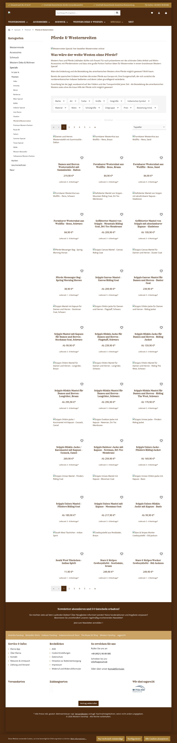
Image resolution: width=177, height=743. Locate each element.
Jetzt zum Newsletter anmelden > (88, 622)
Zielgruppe (110, 107)
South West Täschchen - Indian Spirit (69, 561)
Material (59, 107)
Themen (15, 77)
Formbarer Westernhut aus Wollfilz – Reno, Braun (108, 165)
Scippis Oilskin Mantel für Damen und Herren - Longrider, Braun (69, 393)
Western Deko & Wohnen (22, 62)
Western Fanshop (107, 635)
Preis (126, 107)
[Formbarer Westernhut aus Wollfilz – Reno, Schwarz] (68, 205)
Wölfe (15, 147)
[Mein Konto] (159, 13)
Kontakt (13, 656)
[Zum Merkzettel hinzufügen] (81, 157)
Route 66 (16, 130)
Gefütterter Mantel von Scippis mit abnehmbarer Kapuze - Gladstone (148, 224)
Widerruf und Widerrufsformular (66, 668)
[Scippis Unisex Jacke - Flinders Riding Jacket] (148, 431)
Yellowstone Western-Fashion (24, 156)
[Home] (9, 29)
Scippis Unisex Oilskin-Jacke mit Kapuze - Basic (148, 505)
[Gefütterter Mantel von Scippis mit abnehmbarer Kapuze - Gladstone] (148, 205)
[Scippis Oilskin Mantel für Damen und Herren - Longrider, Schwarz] (108, 374)
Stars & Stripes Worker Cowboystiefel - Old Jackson (148, 561)
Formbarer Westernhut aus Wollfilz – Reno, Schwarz (69, 222)
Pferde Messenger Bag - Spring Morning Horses (69, 279)
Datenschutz (57, 656)
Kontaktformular (116, 668)
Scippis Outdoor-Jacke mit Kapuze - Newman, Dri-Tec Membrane (108, 450)
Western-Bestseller (20, 152)
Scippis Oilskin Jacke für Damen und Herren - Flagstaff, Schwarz (108, 337)
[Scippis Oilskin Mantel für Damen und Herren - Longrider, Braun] (68, 374)
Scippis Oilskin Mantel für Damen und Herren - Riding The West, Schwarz (148, 393)
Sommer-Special (19, 138)
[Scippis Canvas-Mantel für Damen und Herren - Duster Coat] (148, 261)
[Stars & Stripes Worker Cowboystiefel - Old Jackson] (148, 544)
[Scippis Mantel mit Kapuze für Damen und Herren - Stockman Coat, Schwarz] (68, 318)
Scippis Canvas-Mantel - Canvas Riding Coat (108, 279)
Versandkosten (81, 714)
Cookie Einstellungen (61, 653)
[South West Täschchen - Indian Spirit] (68, 544)
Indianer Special (19, 108)
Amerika (16, 86)
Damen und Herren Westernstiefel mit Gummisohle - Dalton (68, 167)
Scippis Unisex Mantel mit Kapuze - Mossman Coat (108, 505)
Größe (98, 101)
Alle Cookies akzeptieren (157, 738)
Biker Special (18, 99)
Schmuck (14, 57)
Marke (58, 101)
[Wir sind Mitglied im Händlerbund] (139, 688)
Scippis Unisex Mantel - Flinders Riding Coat (69, 505)
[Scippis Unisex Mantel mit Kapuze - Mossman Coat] (108, 487)
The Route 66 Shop (89, 635)
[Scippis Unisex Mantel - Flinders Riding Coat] (68, 487)
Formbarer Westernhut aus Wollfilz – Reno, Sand (148, 165)
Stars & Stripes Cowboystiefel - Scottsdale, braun (108, 563)
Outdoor (16, 116)
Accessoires (15, 52)
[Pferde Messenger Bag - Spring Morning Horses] (68, 261)
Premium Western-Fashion (23, 125)
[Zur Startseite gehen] (18, 12)
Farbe (84, 101)
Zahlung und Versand (19, 664)
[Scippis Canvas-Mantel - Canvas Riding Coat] (108, 261)
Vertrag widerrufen (88, 703)
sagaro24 (121, 635)
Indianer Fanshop (49, 635)
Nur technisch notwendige (110, 738)
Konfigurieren (134, 738)
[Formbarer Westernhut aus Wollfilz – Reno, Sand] (148, 148)
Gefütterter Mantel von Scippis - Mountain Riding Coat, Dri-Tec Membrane (108, 224)
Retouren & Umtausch (20, 660)
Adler (15, 81)
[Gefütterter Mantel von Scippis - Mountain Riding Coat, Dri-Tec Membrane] (108, 205)
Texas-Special (18, 143)
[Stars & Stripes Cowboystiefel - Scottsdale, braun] (108, 544)
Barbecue (16, 94)
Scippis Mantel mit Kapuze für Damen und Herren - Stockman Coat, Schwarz (68, 337)
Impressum (57, 664)
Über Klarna (15, 653)
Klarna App (15, 649)
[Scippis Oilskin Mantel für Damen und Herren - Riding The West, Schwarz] (148, 374)
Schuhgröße (91, 107)
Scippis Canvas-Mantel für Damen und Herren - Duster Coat (148, 280)
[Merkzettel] (152, 13)
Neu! (12, 170)
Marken (14, 160)
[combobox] (85, 13)
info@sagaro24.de (99, 661)
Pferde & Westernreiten (22, 121)
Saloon (15, 134)
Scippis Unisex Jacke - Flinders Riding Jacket (148, 448)
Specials (14, 67)
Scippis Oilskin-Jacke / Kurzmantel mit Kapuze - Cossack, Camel (69, 450)
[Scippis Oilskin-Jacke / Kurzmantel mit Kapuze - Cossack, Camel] (68, 431)
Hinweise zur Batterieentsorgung (66, 660)
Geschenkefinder (18, 165)
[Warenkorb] (166, 13)
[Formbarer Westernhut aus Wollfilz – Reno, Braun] (108, 148)
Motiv (74, 107)
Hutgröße (114, 101)
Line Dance (17, 112)
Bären (15, 90)
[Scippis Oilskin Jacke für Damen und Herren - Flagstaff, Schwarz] (108, 318)
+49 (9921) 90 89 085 (101, 653)
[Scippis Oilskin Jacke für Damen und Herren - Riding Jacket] (148, 318)
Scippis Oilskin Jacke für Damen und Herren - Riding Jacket (148, 337)
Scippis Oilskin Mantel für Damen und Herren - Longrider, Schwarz (108, 393)
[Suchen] (117, 13)
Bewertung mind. (145, 107)
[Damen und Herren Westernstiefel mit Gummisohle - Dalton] (68, 148)
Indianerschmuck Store (69, 635)
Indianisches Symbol (137, 101)
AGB (54, 649)
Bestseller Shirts (33, 635)
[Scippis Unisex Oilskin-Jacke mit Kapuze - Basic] (148, 487)
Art (71, 101)
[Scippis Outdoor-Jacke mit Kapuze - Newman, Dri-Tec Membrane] (108, 431)
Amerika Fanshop (16, 635)
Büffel (15, 103)
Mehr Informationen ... (78, 739)
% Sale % (15, 72)
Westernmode (17, 47)
